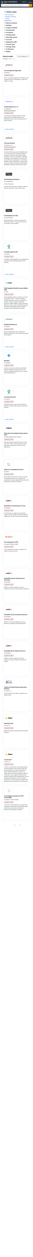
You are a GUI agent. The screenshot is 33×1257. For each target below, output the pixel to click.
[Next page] (20, 825)
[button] (10, 12)
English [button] (24, 1)
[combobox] (15, 5)
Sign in (30, 2)
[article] (16, 78)
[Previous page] (13, 825)
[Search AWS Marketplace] (30, 5)
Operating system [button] (11, 37)
